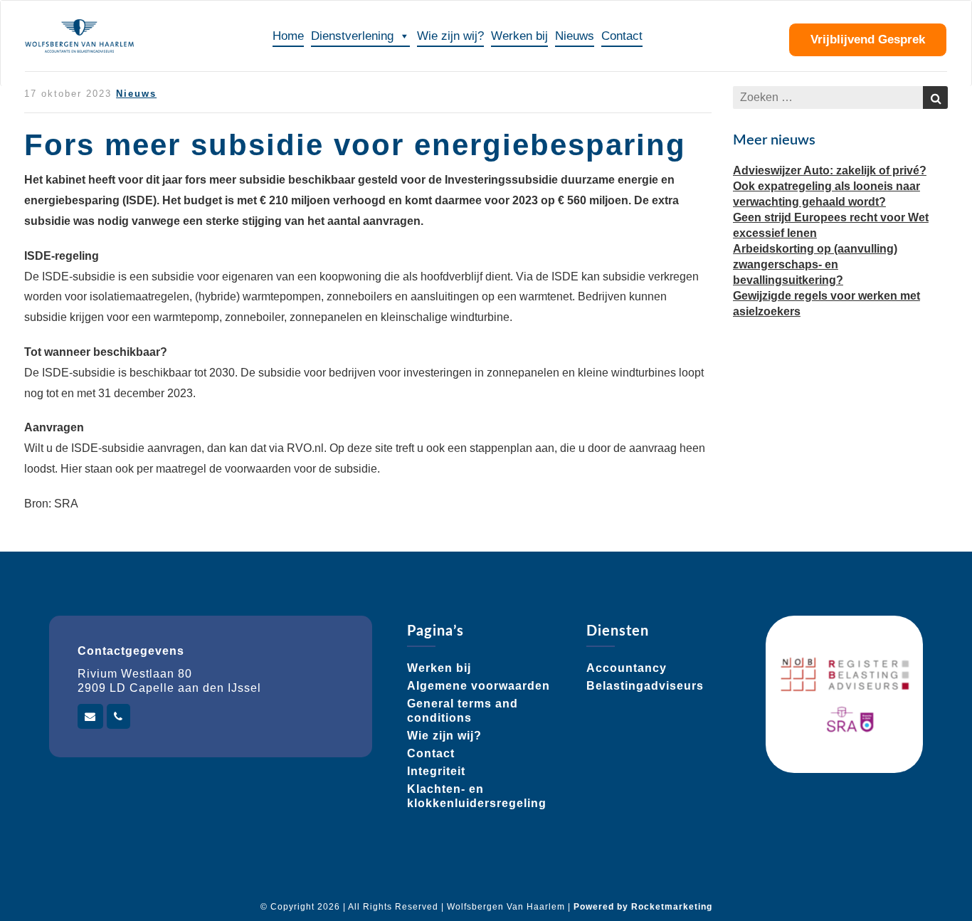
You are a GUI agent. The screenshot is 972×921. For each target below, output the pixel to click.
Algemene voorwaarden (478, 686)
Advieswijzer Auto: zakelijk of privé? (829, 170)
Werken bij (519, 36)
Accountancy (626, 668)
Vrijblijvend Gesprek (867, 39)
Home (288, 36)
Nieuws (574, 36)
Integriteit (436, 771)
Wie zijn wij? (450, 36)
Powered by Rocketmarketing (643, 907)
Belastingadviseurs (645, 686)
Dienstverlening (352, 36)
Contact (622, 36)
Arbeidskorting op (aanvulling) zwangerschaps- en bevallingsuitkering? (815, 264)
